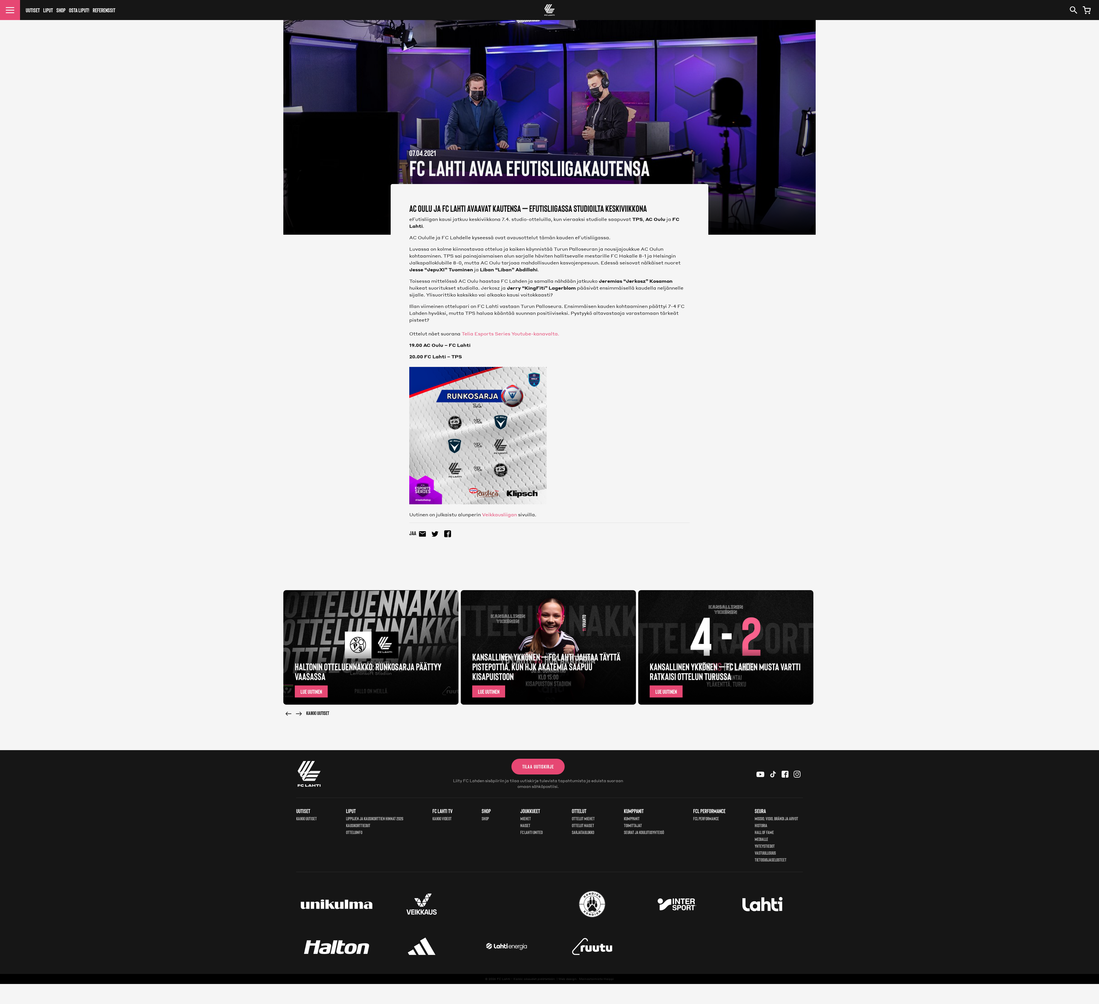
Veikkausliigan (499, 514)
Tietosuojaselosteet (770, 859)
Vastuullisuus (765, 852)
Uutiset (33, 10)
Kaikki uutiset (317, 713)
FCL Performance (706, 818)
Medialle (761, 839)
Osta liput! (79, 10)
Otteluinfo (354, 832)
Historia (761, 825)
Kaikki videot (442, 818)
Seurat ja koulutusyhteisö (644, 832)
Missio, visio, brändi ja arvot (776, 818)
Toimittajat (633, 825)
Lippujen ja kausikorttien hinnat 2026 (374, 818)
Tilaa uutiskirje (538, 766)
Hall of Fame (764, 832)
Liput (48, 10)
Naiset (525, 825)
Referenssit (104, 10)
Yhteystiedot (765, 846)
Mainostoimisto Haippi (596, 979)
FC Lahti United (531, 832)
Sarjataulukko (583, 832)
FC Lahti (503, 979)
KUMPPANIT (632, 818)
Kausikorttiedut (358, 825)
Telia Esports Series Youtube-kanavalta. (510, 334)
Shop (61, 10)
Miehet (525, 818)
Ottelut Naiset (583, 825)
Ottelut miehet (583, 818)
